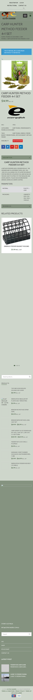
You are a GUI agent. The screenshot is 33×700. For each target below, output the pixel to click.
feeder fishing (10, 135)
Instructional (12, 5)
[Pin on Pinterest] (12, 147)
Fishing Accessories (12, 37)
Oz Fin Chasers (11, 689)
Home (3, 37)
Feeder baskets (26, 128)
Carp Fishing (16, 128)
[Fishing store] (8, 19)
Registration (13, 3)
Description (7, 157)
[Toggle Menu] (25, 16)
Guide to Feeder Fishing (18, 674)
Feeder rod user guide (18, 665)
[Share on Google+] (16, 147)
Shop (3, 645)
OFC (2, 641)
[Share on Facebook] (3, 147)
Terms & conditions (8, 691)
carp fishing (16, 133)
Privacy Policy (20, 691)
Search (30, 377)
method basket (21, 135)
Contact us (22, 5)
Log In (22, 3)
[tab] (16, 158)
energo (23, 133)
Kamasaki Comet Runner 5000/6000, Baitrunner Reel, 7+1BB (21, 454)
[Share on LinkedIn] (21, 147)
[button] (2, 59)
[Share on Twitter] (8, 147)
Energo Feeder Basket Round (16, 246)
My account (5, 649)
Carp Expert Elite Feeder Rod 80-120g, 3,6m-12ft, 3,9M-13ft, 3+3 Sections (21, 432)
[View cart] (30, 16)
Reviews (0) (7, 206)
